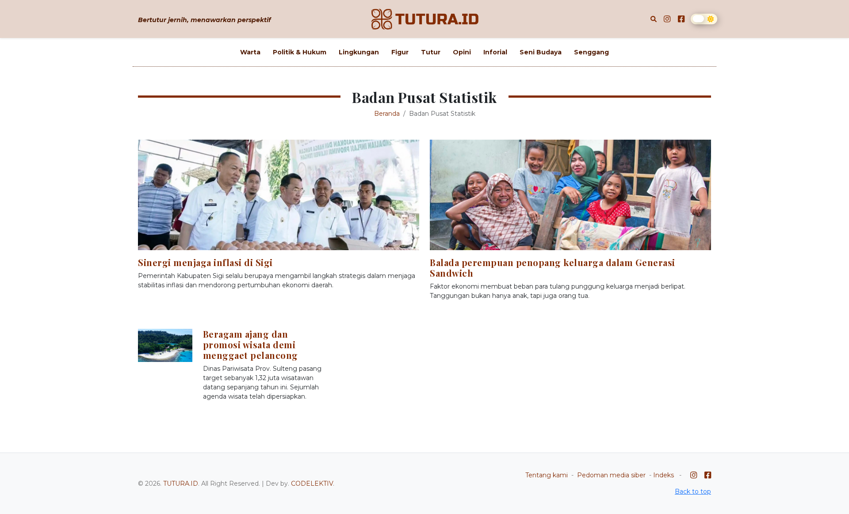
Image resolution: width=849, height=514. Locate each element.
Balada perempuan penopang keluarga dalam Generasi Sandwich (552, 267)
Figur (400, 52)
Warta (250, 52)
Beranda (387, 114)
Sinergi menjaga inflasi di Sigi (205, 262)
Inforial (495, 52)
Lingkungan (359, 52)
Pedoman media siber (611, 475)
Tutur (430, 52)
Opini (462, 52)
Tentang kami (546, 475)
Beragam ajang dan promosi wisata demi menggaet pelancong (250, 344)
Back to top (693, 491)
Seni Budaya (541, 52)
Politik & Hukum (299, 52)
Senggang (591, 52)
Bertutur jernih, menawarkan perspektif (204, 20)
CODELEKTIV (312, 483)
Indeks (663, 475)
